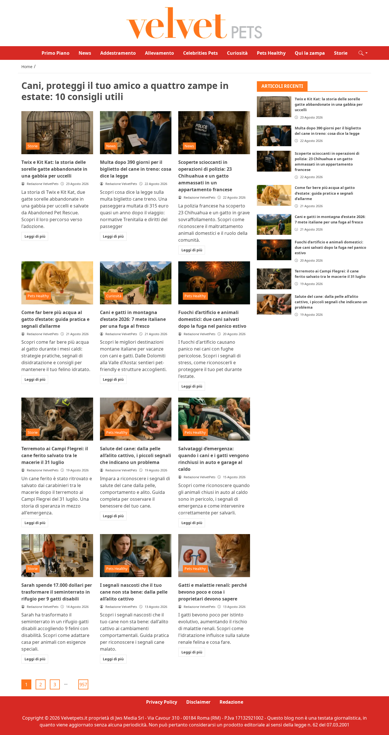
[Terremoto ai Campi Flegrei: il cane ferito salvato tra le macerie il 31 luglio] (57, 419)
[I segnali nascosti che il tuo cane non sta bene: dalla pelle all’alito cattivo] (136, 555)
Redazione (231, 702)
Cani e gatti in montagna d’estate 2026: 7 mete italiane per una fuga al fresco (133, 319)
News (85, 53)
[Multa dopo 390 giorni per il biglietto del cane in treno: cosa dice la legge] (136, 132)
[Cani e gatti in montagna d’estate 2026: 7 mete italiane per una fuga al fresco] (136, 282)
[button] (363, 53)
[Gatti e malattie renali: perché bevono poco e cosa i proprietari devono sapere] (214, 555)
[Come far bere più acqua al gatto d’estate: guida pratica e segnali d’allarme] (57, 282)
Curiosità (237, 53)
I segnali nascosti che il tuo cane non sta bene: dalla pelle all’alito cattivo (133, 592)
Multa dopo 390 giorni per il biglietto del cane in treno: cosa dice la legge (135, 169)
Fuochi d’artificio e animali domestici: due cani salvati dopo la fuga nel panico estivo (212, 319)
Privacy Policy (161, 702)
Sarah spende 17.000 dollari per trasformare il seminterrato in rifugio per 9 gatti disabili (56, 592)
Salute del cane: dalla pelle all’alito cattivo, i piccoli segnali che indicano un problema (135, 455)
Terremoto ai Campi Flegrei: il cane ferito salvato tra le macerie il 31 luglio (54, 455)
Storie (340, 53)
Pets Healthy (271, 53)
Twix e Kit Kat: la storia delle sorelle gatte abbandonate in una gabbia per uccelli (54, 169)
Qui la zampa (310, 53)
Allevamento (159, 53)
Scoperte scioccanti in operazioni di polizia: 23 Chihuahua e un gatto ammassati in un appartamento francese (205, 176)
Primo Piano (55, 53)
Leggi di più (34, 236)
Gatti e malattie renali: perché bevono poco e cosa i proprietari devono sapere (212, 592)
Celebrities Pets (200, 53)
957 (83, 684)
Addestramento (118, 53)
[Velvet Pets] (194, 22)
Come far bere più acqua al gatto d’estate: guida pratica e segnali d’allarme (55, 319)
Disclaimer (198, 702)
